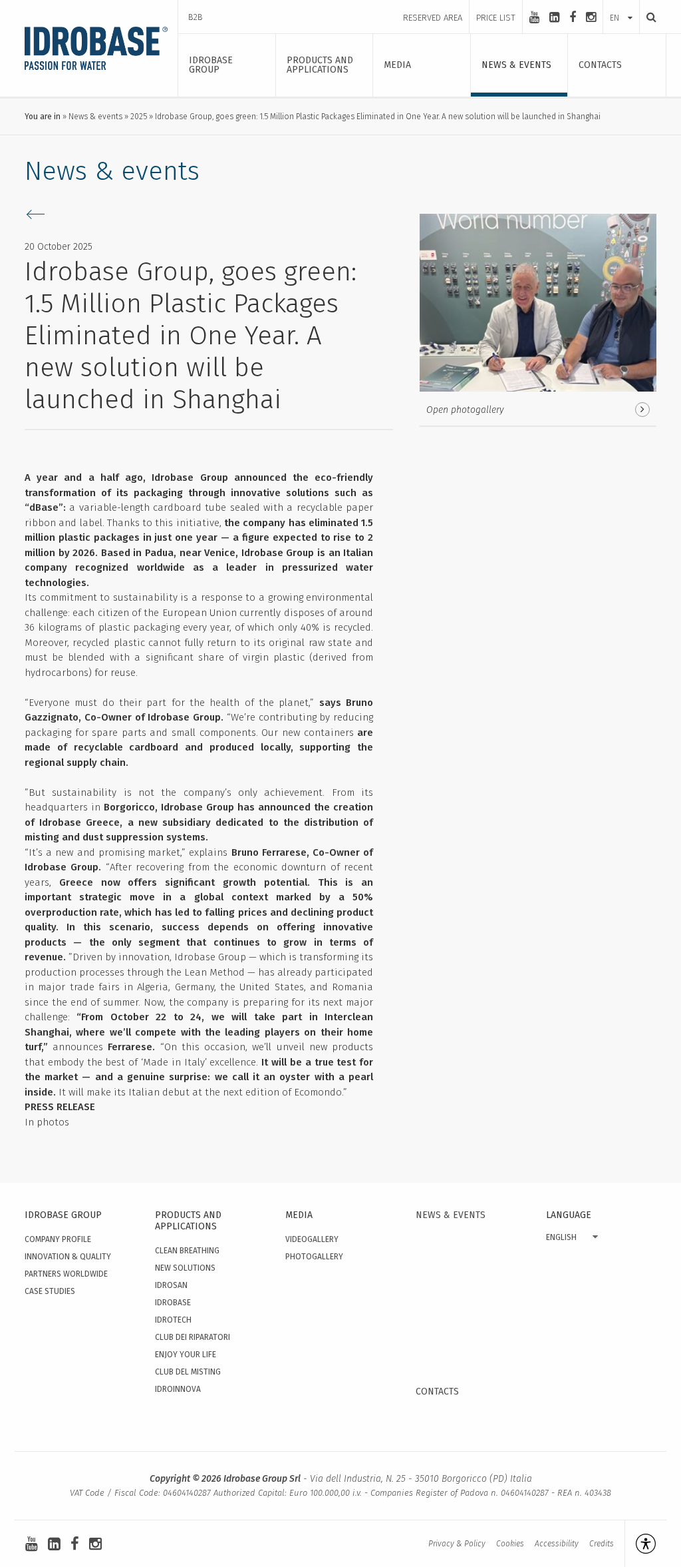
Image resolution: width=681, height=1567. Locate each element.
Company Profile (58, 1239)
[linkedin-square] (554, 17)
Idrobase (173, 1302)
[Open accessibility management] (640, 1543)
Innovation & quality (68, 1256)
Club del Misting (188, 1372)
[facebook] (572, 17)
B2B (195, 17)
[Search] (647, 17)
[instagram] (591, 17)
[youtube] (534, 17)
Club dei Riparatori (192, 1337)
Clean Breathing (187, 1250)
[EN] (621, 4)
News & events (95, 116)
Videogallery (312, 1239)
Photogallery (314, 1256)
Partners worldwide (66, 1274)
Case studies (50, 1291)
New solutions (185, 1268)
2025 (138, 116)
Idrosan (171, 1285)
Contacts (437, 1391)
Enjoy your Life (185, 1354)
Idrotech (173, 1320)
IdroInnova (178, 1389)
